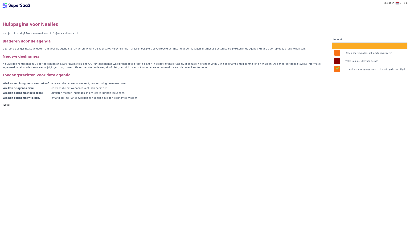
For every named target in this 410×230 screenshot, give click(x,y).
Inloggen (389, 2)
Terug (6, 104)
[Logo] (16, 5)
